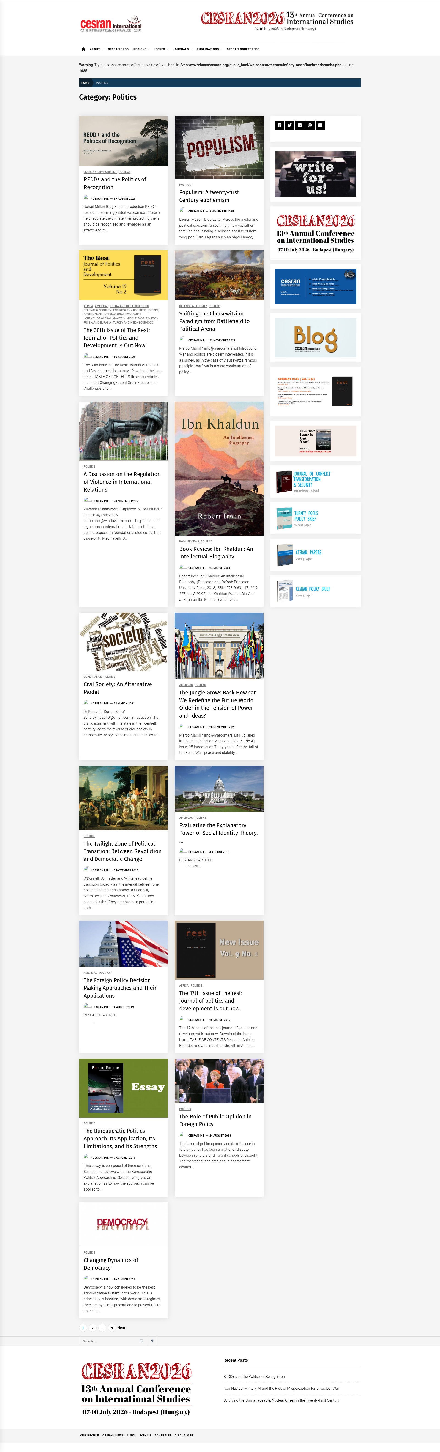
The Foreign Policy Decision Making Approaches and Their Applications (120, 988)
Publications (208, 49)
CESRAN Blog (118, 49)
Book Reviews (189, 541)
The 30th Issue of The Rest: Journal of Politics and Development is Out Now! (117, 338)
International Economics (122, 314)
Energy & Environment (100, 172)
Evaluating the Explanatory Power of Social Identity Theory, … (218, 833)
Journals (181, 49)
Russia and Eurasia (97, 322)
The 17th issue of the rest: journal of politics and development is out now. (210, 1001)
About (95, 49)
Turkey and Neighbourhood (133, 322)
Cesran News (113, 1435)
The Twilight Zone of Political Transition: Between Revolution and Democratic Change (123, 851)
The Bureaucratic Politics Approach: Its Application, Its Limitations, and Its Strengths (120, 1139)
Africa (88, 306)
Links (131, 1435)
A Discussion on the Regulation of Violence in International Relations (122, 482)
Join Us (145, 1435)
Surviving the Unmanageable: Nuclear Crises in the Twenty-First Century (281, 1400)
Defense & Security (97, 310)
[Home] (83, 49)
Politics (124, 172)
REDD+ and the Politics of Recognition (254, 1376)
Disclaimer (184, 1435)
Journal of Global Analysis (104, 318)
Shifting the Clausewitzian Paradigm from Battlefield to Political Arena (214, 321)
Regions (139, 49)
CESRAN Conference (243, 49)
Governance (93, 314)
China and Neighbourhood (129, 306)
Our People (89, 1435)
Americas (101, 306)
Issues (159, 49)
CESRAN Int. (101, 198)
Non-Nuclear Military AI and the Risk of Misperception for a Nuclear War (281, 1388)
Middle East (135, 318)
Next (121, 1328)
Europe (153, 310)
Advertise (162, 1435)
